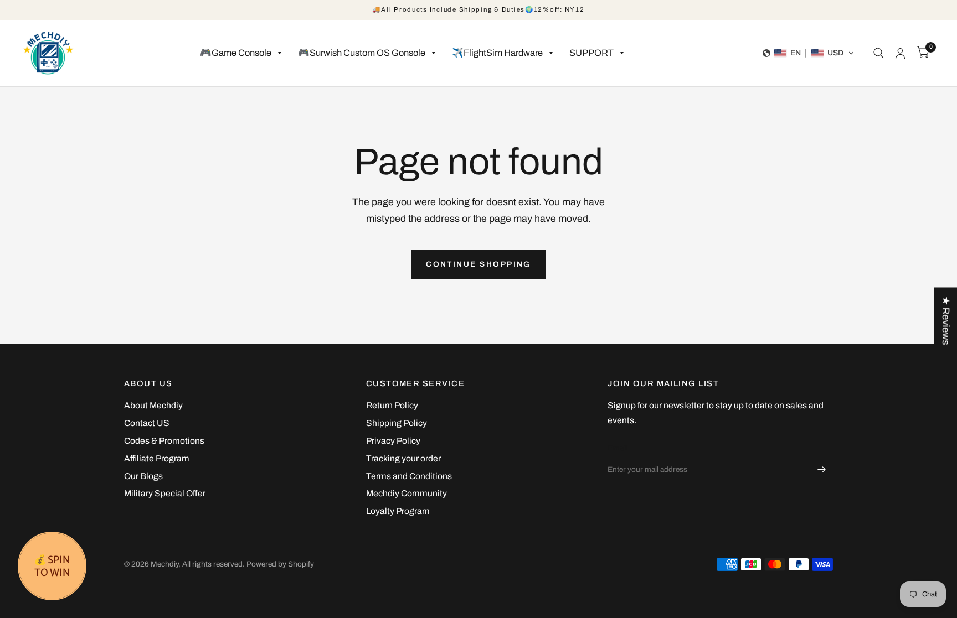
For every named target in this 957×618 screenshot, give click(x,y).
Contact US (146, 423)
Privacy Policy (393, 440)
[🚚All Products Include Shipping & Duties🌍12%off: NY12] (478, 9)
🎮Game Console (235, 53)
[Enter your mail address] (822, 469)
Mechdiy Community (406, 493)
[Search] (878, 53)
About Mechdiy (153, 405)
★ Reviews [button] (945, 320)
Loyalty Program (398, 511)
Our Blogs (143, 476)
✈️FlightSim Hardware (497, 53)
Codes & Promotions (164, 440)
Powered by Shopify (280, 564)
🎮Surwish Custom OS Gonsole (361, 53)
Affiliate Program (156, 458)
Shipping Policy (396, 423)
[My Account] (900, 53)
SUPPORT (591, 53)
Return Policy (392, 405)
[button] (808, 53)
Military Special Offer (164, 493)
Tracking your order (403, 458)
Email (617, 448)
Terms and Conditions (409, 476)
